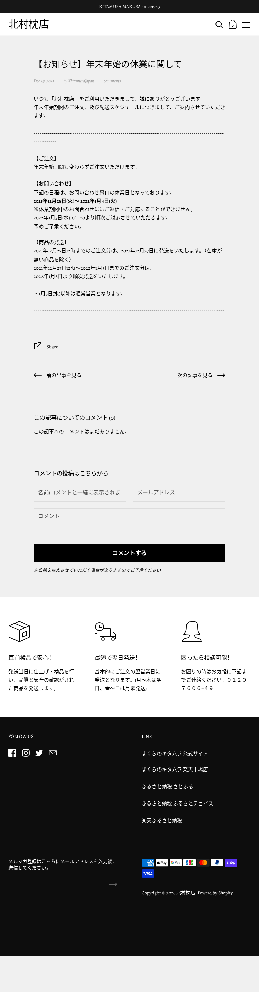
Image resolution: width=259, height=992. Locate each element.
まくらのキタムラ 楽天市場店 (175, 769)
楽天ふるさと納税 (162, 820)
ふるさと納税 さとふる (167, 786)
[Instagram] (25, 753)
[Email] (52, 753)
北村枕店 (28, 24)
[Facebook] (12, 753)
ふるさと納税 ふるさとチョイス (177, 803)
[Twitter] (39, 753)
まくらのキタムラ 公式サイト (175, 753)
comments (112, 81)
